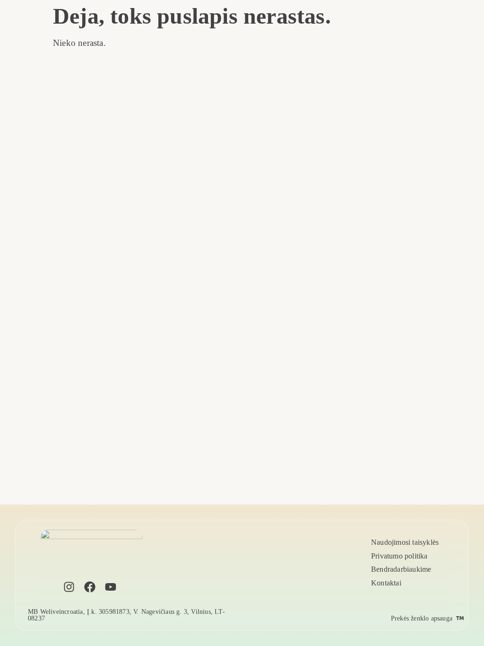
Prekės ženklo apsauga (421, 618)
